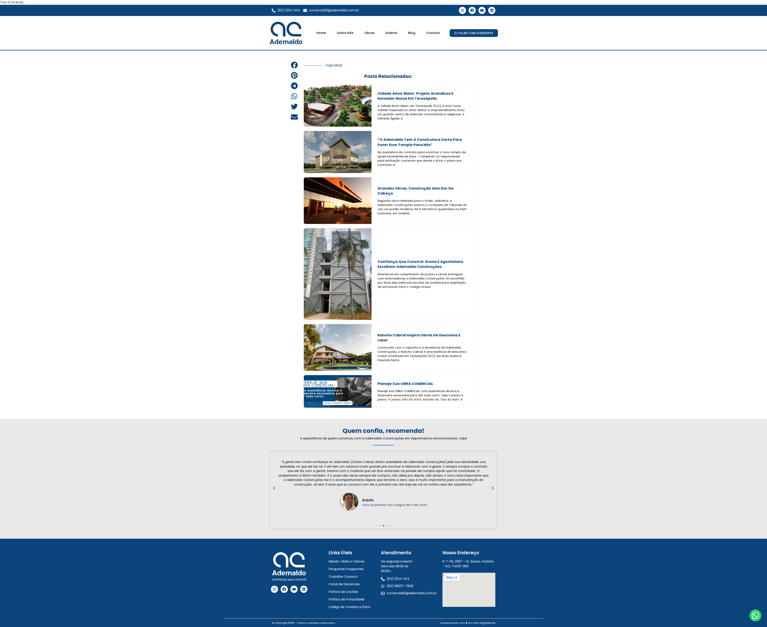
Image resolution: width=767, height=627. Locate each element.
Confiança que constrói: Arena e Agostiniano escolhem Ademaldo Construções (420, 264)
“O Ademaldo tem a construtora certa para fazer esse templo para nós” (420, 142)
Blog (411, 33)
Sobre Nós (345, 33)
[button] (294, 65)
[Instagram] (462, 10)
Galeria (391, 33)
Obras (369, 33)
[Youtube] (482, 10)
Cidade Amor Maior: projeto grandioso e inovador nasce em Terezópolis (415, 96)
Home (321, 33)
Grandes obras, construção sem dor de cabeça (415, 191)
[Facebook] (472, 10)
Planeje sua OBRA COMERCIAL (405, 383)
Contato (433, 33)
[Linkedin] (491, 10)
